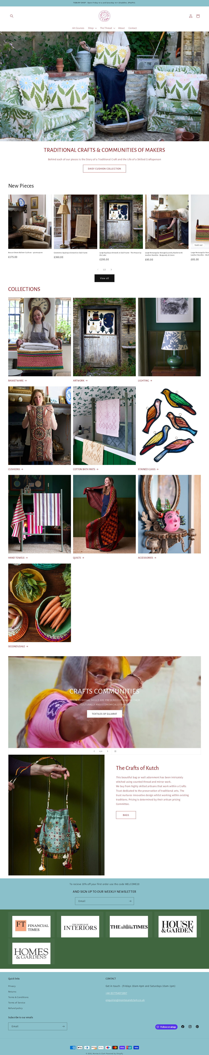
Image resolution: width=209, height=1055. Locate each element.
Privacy (12, 986)
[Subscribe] (130, 901)
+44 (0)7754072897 (116, 993)
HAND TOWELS (16, 558)
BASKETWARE (16, 380)
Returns (12, 991)
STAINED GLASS (146, 469)
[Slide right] (111, 269)
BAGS (126, 814)
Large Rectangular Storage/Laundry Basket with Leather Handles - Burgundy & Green (164, 254)
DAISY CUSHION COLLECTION (104, 168)
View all (104, 278)
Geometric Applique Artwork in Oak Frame (70, 253)
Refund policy (15, 1008)
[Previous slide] (94, 751)
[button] (11, 16)
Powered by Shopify (114, 1053)
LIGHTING (143, 380)
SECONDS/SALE (16, 646)
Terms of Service (16, 1002)
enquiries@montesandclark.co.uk (125, 1000)
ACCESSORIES (145, 558)
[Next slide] (107, 751)
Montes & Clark (99, 1053)
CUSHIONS (14, 469)
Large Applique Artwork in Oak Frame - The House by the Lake (120, 254)
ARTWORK (78, 380)
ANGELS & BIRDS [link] (104, 711)
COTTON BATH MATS (84, 469)
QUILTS (77, 558)
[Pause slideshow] (115, 751)
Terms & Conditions (18, 997)
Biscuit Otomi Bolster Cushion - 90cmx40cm (25, 253)
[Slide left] (98, 269)
